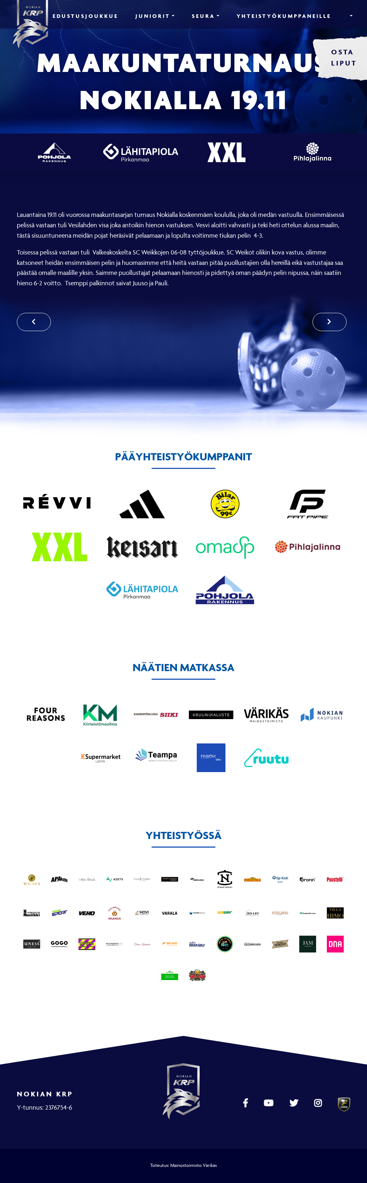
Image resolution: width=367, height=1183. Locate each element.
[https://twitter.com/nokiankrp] (295, 1103)
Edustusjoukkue (85, 16)
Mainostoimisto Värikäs (193, 1165)
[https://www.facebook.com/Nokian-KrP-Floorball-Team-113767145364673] (246, 1103)
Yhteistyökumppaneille (284, 16)
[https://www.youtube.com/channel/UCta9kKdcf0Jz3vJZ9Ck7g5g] (269, 1103)
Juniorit (152, 16)
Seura (203, 16)
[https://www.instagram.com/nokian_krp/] (319, 1103)
